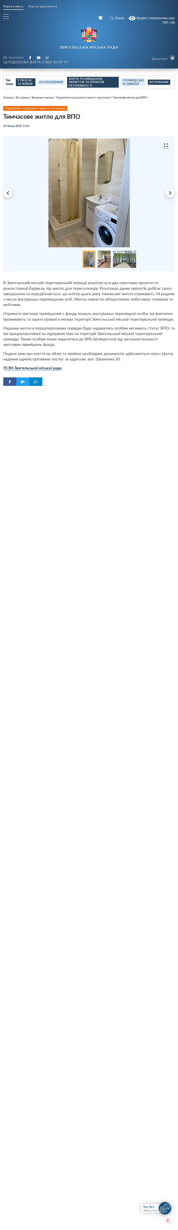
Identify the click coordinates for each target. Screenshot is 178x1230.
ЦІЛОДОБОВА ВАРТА (35, 62)
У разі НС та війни (25, 82)
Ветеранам (159, 82)
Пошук (119, 18)
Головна (8, 97)
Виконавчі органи (42, 97)
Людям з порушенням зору (155, 18)
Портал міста (13, 6)
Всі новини (22, 97)
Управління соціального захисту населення (83, 97)
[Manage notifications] (167, 1220)
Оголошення (51, 82)
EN (173, 22)
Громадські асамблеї (133, 82)
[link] (32, 367)
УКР (165, 22)
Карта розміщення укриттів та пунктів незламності (86, 82)
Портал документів (42, 6)
